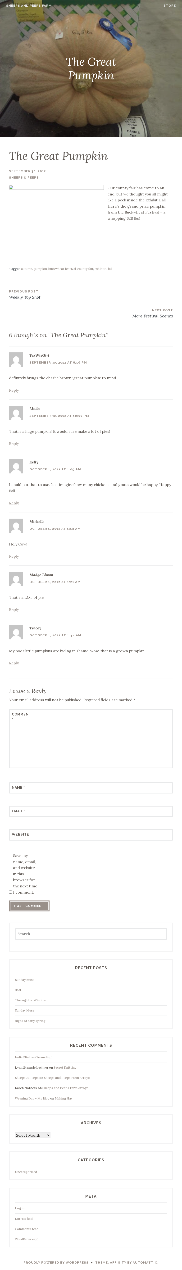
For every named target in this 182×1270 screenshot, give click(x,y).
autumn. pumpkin (34, 269)
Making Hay (64, 1098)
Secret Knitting (65, 1068)
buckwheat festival (62, 269)
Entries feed (24, 1219)
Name (18, 787)
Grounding (43, 1057)
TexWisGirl (39, 355)
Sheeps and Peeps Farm (29, 5)
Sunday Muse (24, 980)
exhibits (100, 269)
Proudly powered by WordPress (56, 1262)
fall (110, 269)
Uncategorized (26, 1172)
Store (170, 5)
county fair (85, 269)
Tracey (35, 628)
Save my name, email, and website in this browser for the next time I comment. (25, 874)
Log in (19, 1208)
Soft (18, 990)
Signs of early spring (30, 1021)
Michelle (37, 521)
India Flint (22, 1057)
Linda (34, 408)
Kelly (33, 462)
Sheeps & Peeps (24, 177)
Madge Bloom (41, 574)
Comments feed (26, 1229)
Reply (14, 390)
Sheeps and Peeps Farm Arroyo (67, 1078)
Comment (21, 716)
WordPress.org (26, 1239)
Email (19, 811)
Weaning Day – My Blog (32, 1098)
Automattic (145, 1262)
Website (20, 834)
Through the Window (30, 1000)
